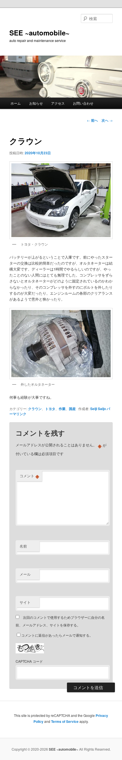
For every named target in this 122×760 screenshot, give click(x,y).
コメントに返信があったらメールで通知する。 (57, 635)
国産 (72, 408)
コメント (29, 475)
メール (25, 574)
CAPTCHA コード (29, 661)
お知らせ (36, 103)
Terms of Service (65, 721)
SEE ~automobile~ (39, 32)
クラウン (35, 408)
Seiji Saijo (98, 408)
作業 (62, 408)
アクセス (58, 103)
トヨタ (50, 408)
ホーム (15, 103)
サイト (25, 602)
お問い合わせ (83, 103)
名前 (23, 546)
